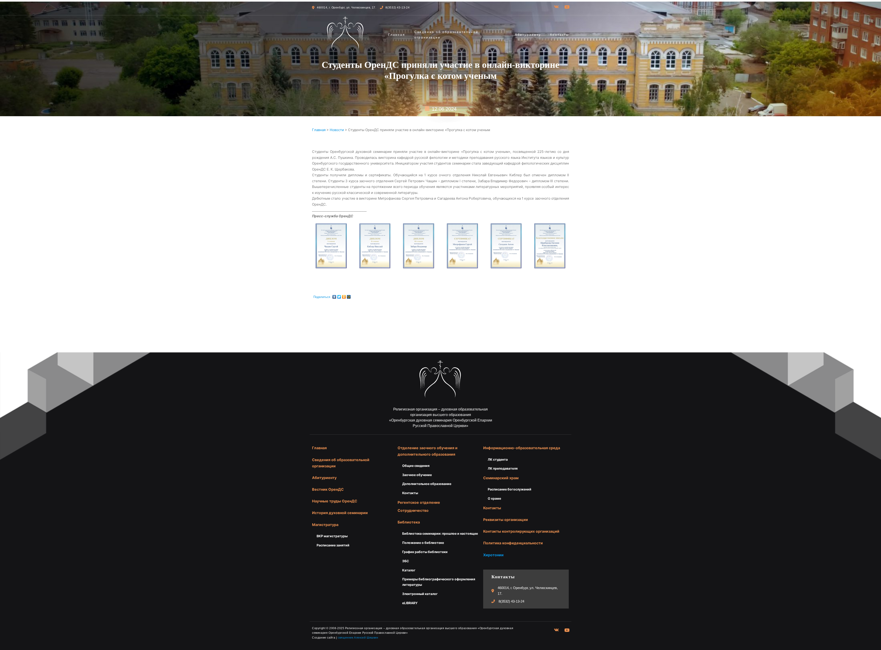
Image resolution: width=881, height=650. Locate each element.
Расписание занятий (333, 545)
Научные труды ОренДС (334, 501)
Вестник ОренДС (328, 489)
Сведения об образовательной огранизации (446, 34)
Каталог (408, 570)
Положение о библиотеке (423, 543)
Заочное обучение (417, 475)
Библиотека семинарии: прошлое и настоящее (440, 533)
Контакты (559, 34)
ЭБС (405, 561)
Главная (396, 34)
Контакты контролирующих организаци (520, 531)
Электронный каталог (420, 594)
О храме (494, 498)
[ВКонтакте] (334, 295)
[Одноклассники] (344, 295)
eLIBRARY (410, 603)
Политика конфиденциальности (513, 543)
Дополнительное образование (426, 484)
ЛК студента (498, 459)
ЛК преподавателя (503, 468)
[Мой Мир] (348, 295)
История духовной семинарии (340, 512)
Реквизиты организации (505, 519)
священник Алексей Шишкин (358, 637)
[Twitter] (339, 295)
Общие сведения (415, 466)
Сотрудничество (413, 510)
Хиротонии (493, 555)
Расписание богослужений (509, 489)
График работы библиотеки (425, 552)
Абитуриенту (528, 34)
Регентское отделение (419, 502)
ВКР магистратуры (332, 536)
